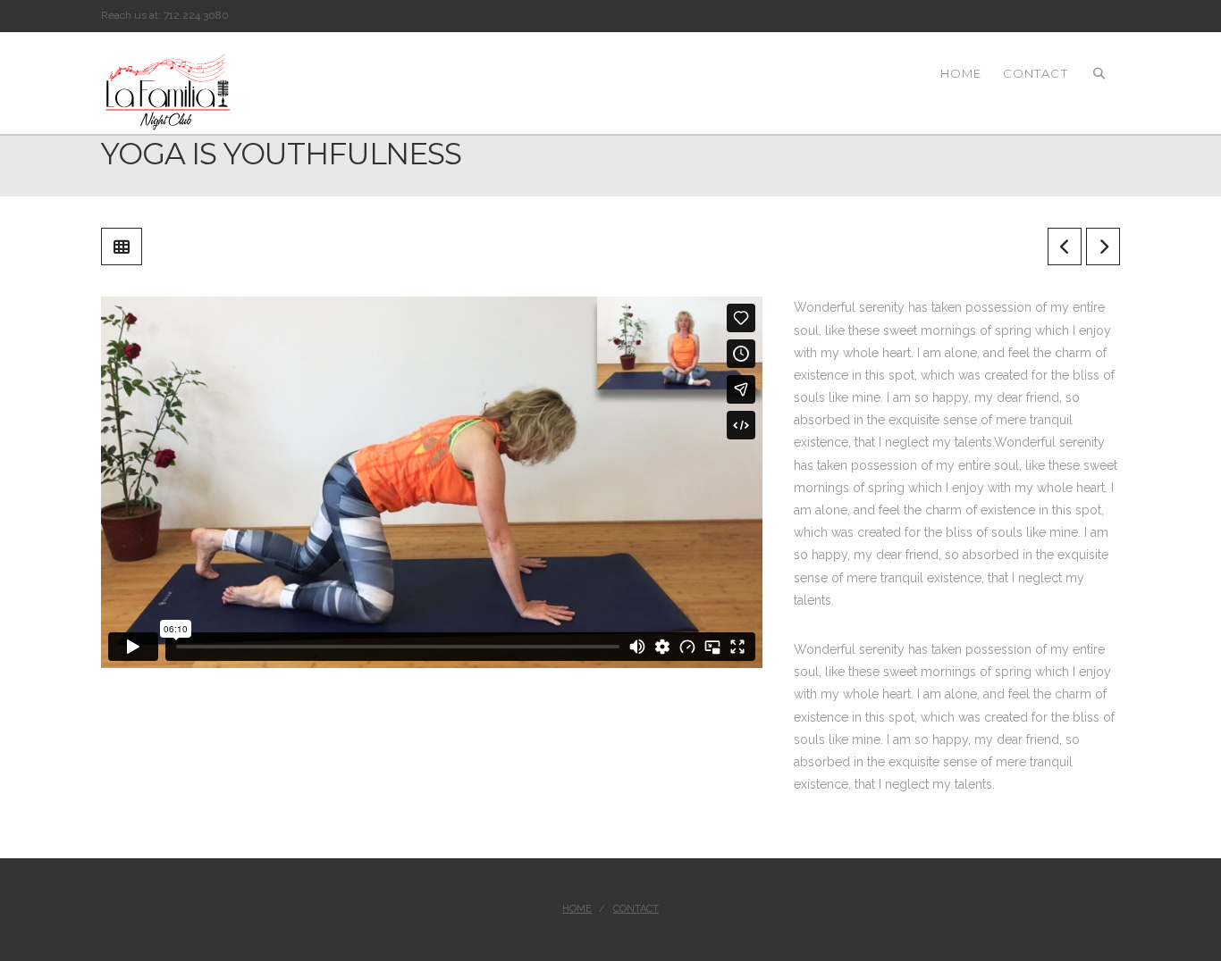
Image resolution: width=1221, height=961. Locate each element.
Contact (636, 909)
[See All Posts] (121, 246)
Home (577, 909)
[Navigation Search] (1099, 72)
